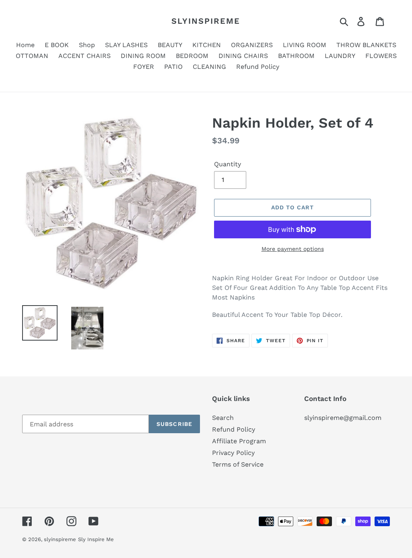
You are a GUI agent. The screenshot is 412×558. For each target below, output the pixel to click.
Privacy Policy (233, 453)
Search (223, 418)
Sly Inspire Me (96, 539)
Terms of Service (238, 464)
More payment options (293, 249)
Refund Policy (233, 429)
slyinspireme (205, 21)
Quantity (227, 164)
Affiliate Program (239, 441)
